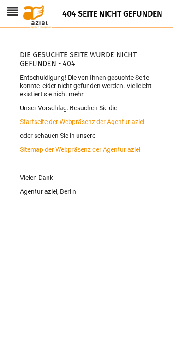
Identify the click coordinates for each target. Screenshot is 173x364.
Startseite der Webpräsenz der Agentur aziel (82, 121)
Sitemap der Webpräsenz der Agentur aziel (80, 149)
